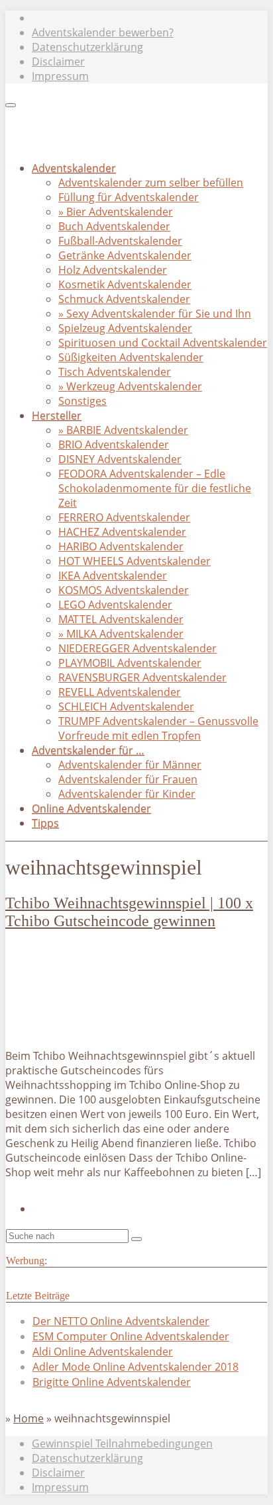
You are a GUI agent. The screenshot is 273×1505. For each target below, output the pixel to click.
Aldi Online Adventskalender (102, 1351)
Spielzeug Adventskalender (125, 328)
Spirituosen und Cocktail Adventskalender (162, 342)
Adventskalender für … (88, 750)
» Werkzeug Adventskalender (130, 386)
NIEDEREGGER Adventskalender (137, 648)
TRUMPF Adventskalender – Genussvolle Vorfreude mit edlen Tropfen (158, 728)
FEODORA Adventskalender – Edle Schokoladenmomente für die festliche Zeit (154, 488)
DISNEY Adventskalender (120, 459)
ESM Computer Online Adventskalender (130, 1336)
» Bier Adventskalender (115, 211)
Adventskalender (74, 168)
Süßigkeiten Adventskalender (130, 357)
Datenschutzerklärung (87, 47)
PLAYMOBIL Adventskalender (129, 663)
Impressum (60, 76)
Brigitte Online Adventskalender (111, 1382)
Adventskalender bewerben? (103, 32)
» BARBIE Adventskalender (123, 430)
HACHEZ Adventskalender (122, 532)
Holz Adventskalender (112, 270)
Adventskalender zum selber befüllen (150, 182)
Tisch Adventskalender (114, 372)
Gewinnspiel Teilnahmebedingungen (122, 1443)
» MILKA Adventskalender (121, 633)
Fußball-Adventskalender (120, 241)
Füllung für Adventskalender (128, 197)
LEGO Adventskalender (115, 604)
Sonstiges (82, 401)
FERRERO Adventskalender (124, 517)
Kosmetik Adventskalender (124, 284)
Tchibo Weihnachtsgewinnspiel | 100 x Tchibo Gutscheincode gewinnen (129, 911)
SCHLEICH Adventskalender (126, 706)
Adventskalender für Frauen (127, 779)
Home (28, 1418)
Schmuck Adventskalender (124, 299)
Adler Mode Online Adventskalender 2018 (135, 1366)
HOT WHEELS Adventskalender (134, 561)
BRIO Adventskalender (113, 444)
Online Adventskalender (91, 808)
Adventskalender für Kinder (126, 794)
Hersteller (57, 415)
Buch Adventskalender (114, 226)
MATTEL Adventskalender (121, 619)
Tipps (45, 823)
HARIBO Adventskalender (121, 546)
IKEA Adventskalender (112, 575)
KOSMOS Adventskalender (123, 590)
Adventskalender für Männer (129, 764)
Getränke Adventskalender (124, 255)
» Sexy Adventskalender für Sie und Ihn (154, 313)
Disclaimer (58, 61)
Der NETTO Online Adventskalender (120, 1321)
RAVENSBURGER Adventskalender (142, 677)
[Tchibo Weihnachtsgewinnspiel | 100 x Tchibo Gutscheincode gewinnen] (92, 1030)
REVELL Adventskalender (119, 692)
